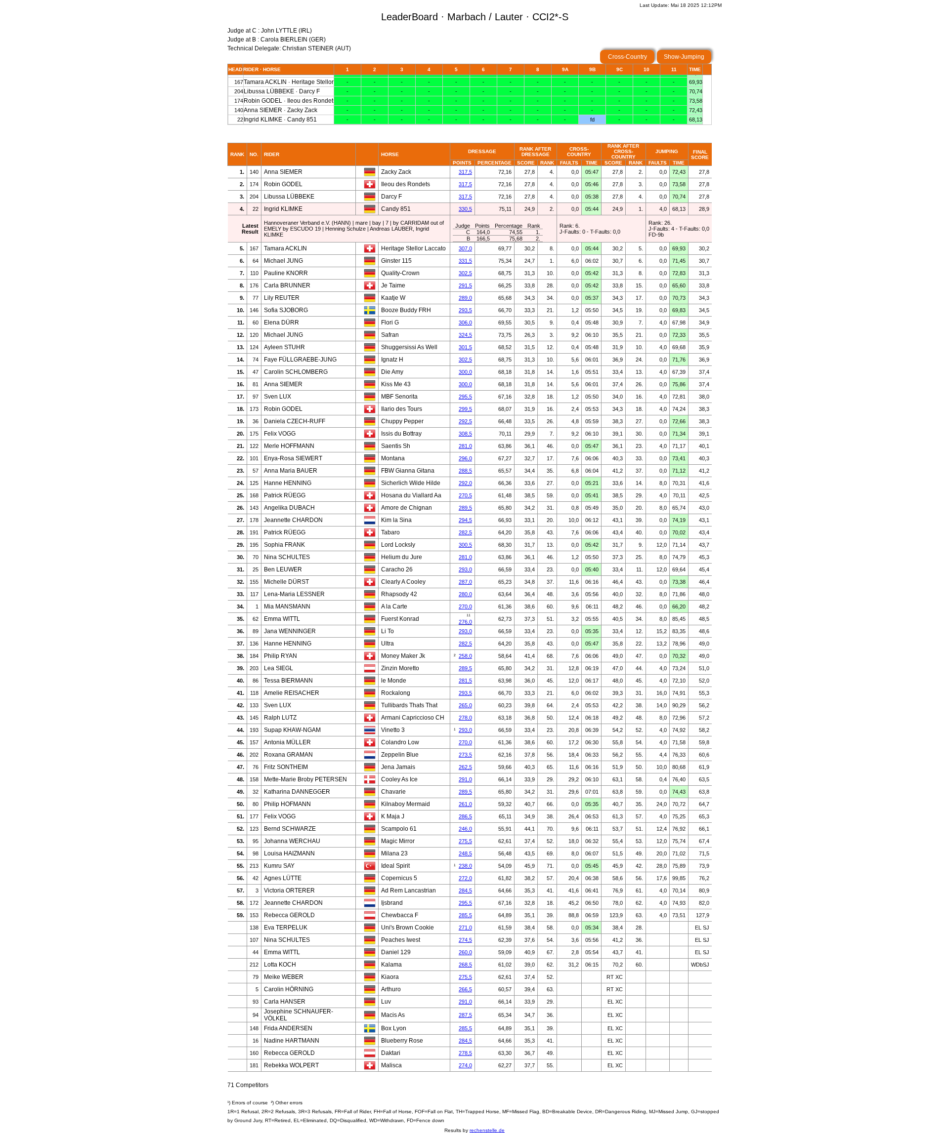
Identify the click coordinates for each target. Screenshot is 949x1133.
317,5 (465, 172)
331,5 (465, 261)
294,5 (465, 520)
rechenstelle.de (487, 1130)
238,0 (465, 866)
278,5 (465, 1053)
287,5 (465, 1015)
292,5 (465, 421)
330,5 (465, 209)
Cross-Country (627, 56)
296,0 (465, 458)
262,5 (465, 767)
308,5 (465, 434)
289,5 (465, 508)
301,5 (465, 347)
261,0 (465, 804)
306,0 (465, 322)
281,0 (465, 446)
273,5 (465, 755)
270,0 (465, 606)
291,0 (465, 779)
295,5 (465, 397)
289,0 (465, 298)
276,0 (465, 622)
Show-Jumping (684, 56)
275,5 (465, 841)
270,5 (465, 495)
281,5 (465, 681)
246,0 (465, 829)
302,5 (465, 273)
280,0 (465, 594)
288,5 (465, 471)
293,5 (465, 310)
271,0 (465, 928)
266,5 (465, 989)
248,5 (465, 853)
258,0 (465, 656)
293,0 (465, 569)
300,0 (465, 372)
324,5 (465, 335)
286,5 (465, 816)
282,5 (465, 532)
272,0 (465, 878)
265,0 (465, 705)
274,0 (465, 1065)
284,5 (465, 890)
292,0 (465, 483)
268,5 (465, 965)
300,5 (465, 545)
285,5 (465, 915)
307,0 (465, 248)
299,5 (465, 409)
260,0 (465, 952)
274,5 (465, 940)
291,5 (465, 285)
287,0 (465, 582)
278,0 (465, 718)
